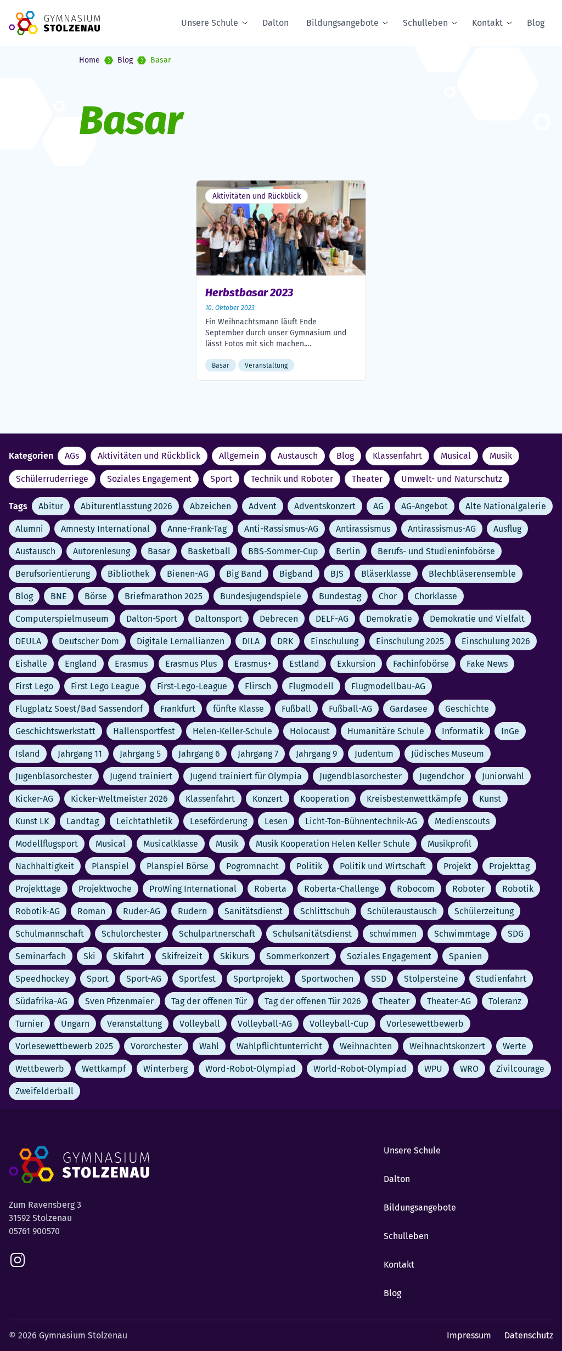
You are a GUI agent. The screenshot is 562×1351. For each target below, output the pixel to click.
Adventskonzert (325, 506)
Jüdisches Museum (447, 753)
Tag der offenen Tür (209, 1001)
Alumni (29, 528)
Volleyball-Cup (339, 1023)
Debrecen (279, 618)
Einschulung (334, 641)
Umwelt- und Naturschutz (451, 479)
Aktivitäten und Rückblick (149, 456)
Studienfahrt (501, 978)
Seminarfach (40, 956)
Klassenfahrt (397, 456)
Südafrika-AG (41, 1001)
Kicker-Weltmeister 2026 (119, 798)
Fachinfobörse (421, 663)
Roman (91, 911)
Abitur (50, 506)
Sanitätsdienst (253, 911)
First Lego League (105, 686)
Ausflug (507, 528)
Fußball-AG (350, 708)
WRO (469, 1068)
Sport (221, 479)
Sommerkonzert (297, 956)
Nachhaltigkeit (44, 866)
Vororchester (156, 1046)
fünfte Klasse (238, 708)
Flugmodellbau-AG (388, 686)
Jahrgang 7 (258, 753)
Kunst (490, 798)
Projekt (457, 866)
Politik (309, 866)
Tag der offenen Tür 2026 (313, 1001)
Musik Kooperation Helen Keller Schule (333, 843)
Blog (535, 23)
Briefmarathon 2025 (164, 596)
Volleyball (199, 1023)
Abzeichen (210, 506)
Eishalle (31, 663)
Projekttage (38, 888)
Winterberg (165, 1068)
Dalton (275, 23)
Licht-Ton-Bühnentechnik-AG (361, 821)
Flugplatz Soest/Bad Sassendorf (79, 708)
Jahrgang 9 (316, 753)
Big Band (244, 573)
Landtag (82, 821)
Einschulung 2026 (496, 641)
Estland (304, 663)
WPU (433, 1068)
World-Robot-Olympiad (360, 1068)
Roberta (270, 888)
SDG (516, 933)
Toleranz (504, 1001)
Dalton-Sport (151, 618)
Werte (514, 1046)
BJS (337, 573)
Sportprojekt (258, 978)
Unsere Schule (209, 23)
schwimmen (393, 933)
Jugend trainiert (141, 776)
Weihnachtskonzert (447, 1046)
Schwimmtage (462, 933)
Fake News (487, 663)
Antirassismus (363, 528)
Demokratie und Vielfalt (477, 618)
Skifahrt (128, 956)
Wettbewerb (39, 1068)
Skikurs (234, 956)
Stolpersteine (431, 978)
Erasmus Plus (191, 663)
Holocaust (310, 731)
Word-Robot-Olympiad (250, 1068)
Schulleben (425, 23)
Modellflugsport (46, 843)
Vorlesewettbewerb (425, 1023)
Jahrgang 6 (199, 753)
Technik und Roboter (292, 479)
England (81, 663)
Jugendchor (441, 776)
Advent (263, 506)
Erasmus (131, 663)
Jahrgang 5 (140, 753)
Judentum (374, 753)
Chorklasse (435, 596)
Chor (388, 596)
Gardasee (409, 708)
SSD (378, 978)
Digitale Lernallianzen (180, 641)
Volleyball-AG (265, 1023)
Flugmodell (311, 686)
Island (27, 753)
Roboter (468, 888)
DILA (251, 641)
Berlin (348, 551)
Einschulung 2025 (410, 641)
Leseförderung (218, 821)
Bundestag (340, 596)
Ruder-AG (141, 911)
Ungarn (75, 1023)
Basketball (209, 551)
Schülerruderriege (52, 479)
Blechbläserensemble (472, 573)
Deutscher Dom (89, 641)
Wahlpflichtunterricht (279, 1046)
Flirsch (258, 686)
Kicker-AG (34, 798)
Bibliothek (128, 573)
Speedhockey (42, 978)
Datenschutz (528, 1335)
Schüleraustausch (402, 911)
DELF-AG (332, 618)
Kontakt (487, 23)
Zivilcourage (520, 1068)
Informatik (463, 731)
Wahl (209, 1046)
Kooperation (324, 798)
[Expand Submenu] (247, 23)
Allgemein (239, 456)
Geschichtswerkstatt (55, 731)
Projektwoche (105, 888)
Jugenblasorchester (53, 776)
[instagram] (17, 1260)
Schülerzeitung (484, 911)
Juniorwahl (503, 776)
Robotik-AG (37, 911)
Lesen (276, 821)
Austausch (298, 456)
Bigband (296, 573)
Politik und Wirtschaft (383, 866)
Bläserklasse (386, 573)
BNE (58, 596)
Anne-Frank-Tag (197, 528)
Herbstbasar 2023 (249, 292)
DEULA (28, 641)
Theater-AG (449, 1001)
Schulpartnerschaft (217, 933)
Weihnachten (366, 1046)
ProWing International (193, 888)
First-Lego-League (192, 686)
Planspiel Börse (178, 866)
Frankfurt (177, 708)
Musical (456, 456)
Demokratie (389, 618)
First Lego (34, 686)
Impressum (469, 1335)
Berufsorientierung (52, 573)
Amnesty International (105, 528)
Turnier (29, 1023)
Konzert (267, 798)
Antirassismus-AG (442, 528)
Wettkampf (104, 1068)
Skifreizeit (182, 956)
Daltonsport (218, 618)
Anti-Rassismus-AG (281, 528)
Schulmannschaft (49, 933)
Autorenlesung (101, 551)
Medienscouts (462, 821)
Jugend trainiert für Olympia (246, 776)
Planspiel (110, 866)
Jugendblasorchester (360, 776)
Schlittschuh (325, 911)
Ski (89, 956)
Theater (367, 479)
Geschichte (467, 708)
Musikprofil (449, 843)
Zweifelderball (44, 1091)
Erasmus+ (253, 663)
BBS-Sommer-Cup (283, 551)
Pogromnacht (252, 866)
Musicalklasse (170, 843)
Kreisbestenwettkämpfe (414, 798)
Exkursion (356, 663)
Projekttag (509, 866)
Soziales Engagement (149, 479)
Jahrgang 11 (80, 753)
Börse (96, 596)
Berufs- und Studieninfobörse (436, 551)
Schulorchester (131, 933)
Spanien (465, 956)
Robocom (416, 888)
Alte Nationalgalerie (505, 506)
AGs (72, 456)
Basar (159, 551)
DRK (285, 641)
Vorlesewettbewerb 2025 (64, 1046)
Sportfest (197, 978)
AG (378, 506)
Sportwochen (327, 978)
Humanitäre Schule (385, 731)
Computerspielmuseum (62, 618)
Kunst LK (32, 821)
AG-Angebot (424, 506)
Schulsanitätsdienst (312, 933)
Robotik (517, 888)
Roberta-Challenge (341, 888)
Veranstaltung (134, 1023)
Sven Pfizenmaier (119, 1001)
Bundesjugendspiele (260, 596)
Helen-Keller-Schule (232, 731)
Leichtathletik (144, 821)
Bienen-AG (188, 573)
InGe (510, 731)
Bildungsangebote (342, 23)
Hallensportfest (144, 731)
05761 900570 (34, 1231)
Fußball (296, 708)
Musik (501, 456)
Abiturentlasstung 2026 (126, 506)
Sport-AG (143, 978)
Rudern (192, 911)
